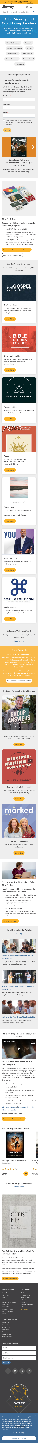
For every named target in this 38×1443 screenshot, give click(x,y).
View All (19, 934)
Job (3, 1107)
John (34, 1107)
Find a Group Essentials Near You (19, 681)
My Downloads (25, 1295)
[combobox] (19, 12)
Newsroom (5, 1300)
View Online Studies (10, 921)
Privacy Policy (6, 1304)
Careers (4, 1297)
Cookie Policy (20, 1425)
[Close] (36, 1416)
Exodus (14, 1110)
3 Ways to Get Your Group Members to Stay (19, 1017)
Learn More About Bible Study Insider (16, 250)
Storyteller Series (12, 59)
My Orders (24, 1293)
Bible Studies (27, 53)
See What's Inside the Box (12, 255)
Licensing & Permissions (9, 1302)
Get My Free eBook (10, 1278)
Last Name (6, 104)
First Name (6, 96)
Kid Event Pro (6, 1327)
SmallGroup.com (7, 1336)
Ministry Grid (6, 1322)
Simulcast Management (9, 1332)
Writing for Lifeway (7, 1309)
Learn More (10, 319)
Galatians (22, 1107)
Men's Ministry (13, 53)
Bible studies (19, 1186)
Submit (7, 130)
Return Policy (25, 1300)
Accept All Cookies (19, 1438)
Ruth (29, 1107)
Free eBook (20, 64)
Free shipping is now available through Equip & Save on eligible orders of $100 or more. (19, 2)
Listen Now (19, 744)
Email (5, 112)
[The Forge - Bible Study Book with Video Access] (15, 1145)
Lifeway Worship (7, 1325)
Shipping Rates (25, 1297)
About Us (4, 1293)
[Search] (34, 12)
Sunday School (28, 59)
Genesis (13, 1107)
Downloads (5, 1329)
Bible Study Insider (13, 43)
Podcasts (28, 43)
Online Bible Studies (14, 48)
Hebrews (6, 1110)
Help (22, 1307)
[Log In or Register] (27, 7)
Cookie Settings (18, 1433)
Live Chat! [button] (24, 1309)
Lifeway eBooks (6, 1334)
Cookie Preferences (27, 1304)
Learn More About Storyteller (13, 1119)
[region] (19, 1428)
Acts (7, 1107)
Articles (29, 48)
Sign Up (6, 1362)
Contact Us (5, 1295)
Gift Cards (24, 1302)
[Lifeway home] (8, 7)
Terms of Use (6, 1307)
